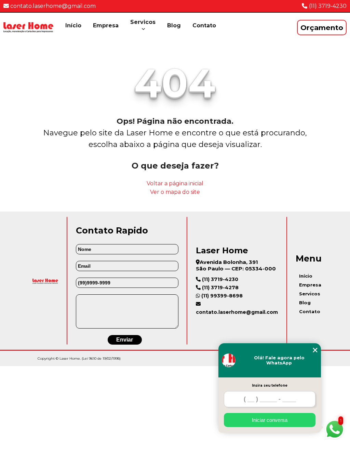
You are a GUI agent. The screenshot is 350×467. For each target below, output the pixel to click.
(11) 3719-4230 (328, 6)
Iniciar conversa (269, 420)
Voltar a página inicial (175, 183)
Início (73, 25)
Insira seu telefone (269, 385)
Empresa (106, 25)
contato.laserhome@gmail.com (52, 6)
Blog (174, 25)
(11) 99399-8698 (221, 296)
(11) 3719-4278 (220, 287)
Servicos (143, 22)
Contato (204, 25)
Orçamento (321, 27)
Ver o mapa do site (175, 192)
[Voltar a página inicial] (28, 27)
